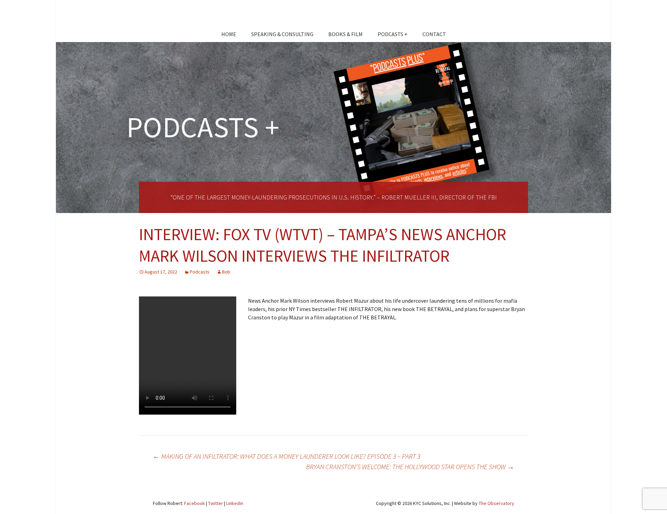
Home (228, 34)
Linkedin (234, 503)
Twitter (215, 503)
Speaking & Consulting (282, 34)
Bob (226, 272)
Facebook (194, 503)
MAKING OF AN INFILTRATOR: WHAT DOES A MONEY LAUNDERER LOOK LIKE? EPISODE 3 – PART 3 (286, 456)
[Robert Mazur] (333, 15)
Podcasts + (392, 34)
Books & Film (345, 34)
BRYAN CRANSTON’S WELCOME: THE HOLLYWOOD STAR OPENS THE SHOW (410, 466)
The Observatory (496, 503)
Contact (434, 34)
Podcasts (199, 272)
